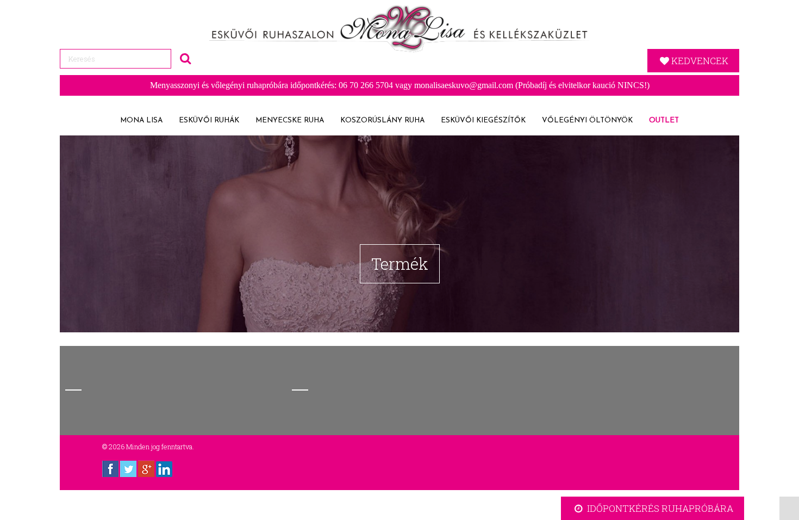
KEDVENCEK (699, 60)
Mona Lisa (141, 120)
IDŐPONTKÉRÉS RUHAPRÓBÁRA (659, 508)
